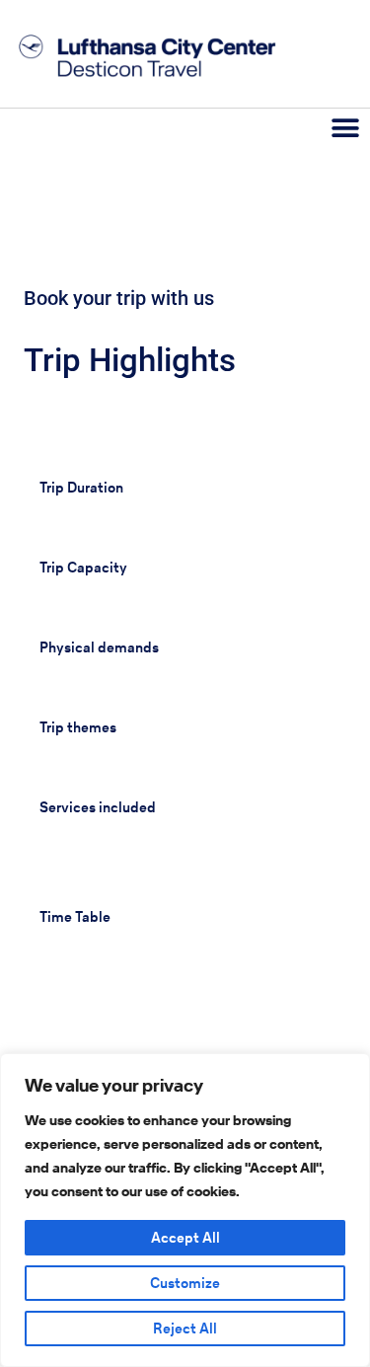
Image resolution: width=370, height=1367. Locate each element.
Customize (185, 1283)
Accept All (185, 1238)
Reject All (185, 1328)
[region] (185, 1210)
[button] (345, 128)
